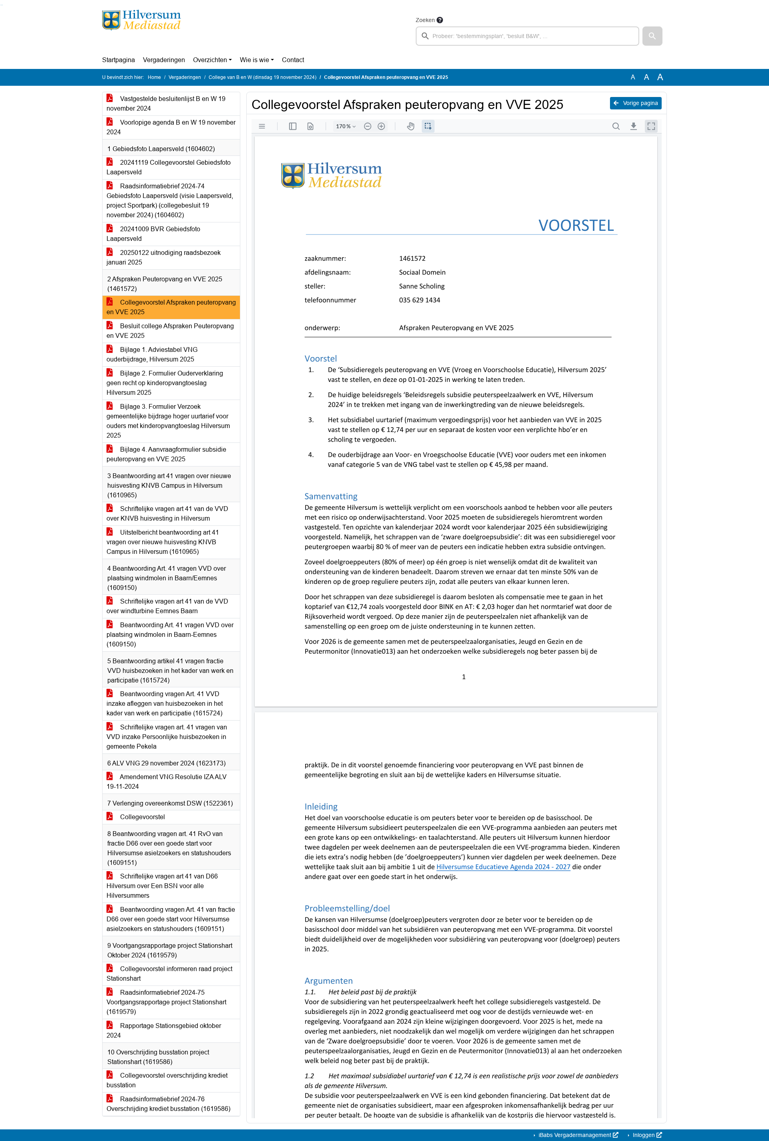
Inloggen (643, 1135)
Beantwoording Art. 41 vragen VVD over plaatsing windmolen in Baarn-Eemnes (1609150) (170, 635)
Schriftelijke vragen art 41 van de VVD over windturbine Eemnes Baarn (167, 606)
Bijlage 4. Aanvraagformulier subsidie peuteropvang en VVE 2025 (166, 454)
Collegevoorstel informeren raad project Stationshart (169, 973)
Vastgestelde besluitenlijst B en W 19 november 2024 (166, 103)
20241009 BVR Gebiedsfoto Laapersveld (153, 234)
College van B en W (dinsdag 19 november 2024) (262, 77)
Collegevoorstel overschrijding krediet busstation (167, 1080)
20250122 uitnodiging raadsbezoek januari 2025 (164, 257)
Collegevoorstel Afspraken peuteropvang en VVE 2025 (171, 307)
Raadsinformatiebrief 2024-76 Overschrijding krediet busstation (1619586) (168, 1104)
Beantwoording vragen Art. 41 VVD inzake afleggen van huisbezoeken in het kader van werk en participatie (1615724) (165, 704)
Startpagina (118, 60)
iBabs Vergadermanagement (575, 1135)
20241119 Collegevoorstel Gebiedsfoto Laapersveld (169, 167)
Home (154, 77)
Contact (293, 60)
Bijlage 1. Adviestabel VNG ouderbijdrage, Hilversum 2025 (152, 354)
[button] (652, 36)
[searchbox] (527, 36)
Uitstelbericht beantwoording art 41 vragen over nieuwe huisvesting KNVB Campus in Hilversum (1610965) (163, 542)
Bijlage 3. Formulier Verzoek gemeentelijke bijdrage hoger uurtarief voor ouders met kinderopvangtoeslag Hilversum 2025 (168, 421)
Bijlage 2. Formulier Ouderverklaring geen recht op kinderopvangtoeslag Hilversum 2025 (165, 383)
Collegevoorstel (142, 817)
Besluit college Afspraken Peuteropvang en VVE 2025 (170, 331)
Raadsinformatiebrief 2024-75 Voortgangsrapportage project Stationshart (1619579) (166, 1002)
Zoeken (425, 20)
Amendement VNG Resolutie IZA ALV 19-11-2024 (167, 781)
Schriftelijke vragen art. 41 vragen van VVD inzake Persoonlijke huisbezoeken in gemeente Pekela (167, 737)
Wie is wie (254, 60)
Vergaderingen (164, 60)
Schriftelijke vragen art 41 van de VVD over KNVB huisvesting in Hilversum (167, 513)
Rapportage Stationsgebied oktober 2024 (164, 1030)
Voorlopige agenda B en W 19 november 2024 (171, 127)
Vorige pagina (640, 103)
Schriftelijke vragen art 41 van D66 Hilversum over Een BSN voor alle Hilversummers (162, 886)
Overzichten (210, 60)
